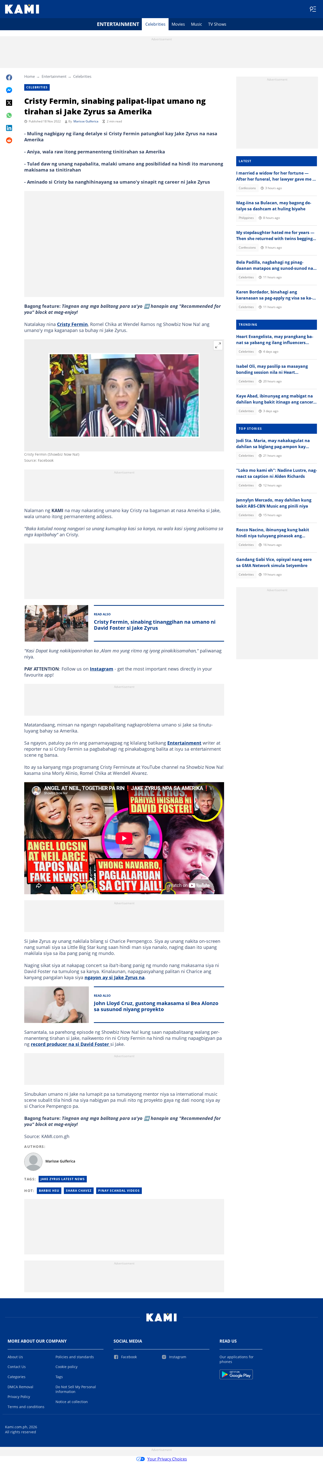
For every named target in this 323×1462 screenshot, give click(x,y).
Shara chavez (79, 1190)
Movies (178, 24)
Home (29, 76)
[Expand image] (218, 345)
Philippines (246, 218)
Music (196, 24)
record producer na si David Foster (70, 1044)
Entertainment (118, 24)
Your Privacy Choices (167, 1459)
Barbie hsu (49, 1190)
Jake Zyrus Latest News (63, 1179)
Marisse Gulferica (85, 121)
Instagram (101, 669)
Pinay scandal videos (119, 1190)
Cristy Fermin (72, 324)
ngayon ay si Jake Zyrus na (115, 977)
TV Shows (217, 24)
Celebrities (155, 24)
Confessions (247, 188)
